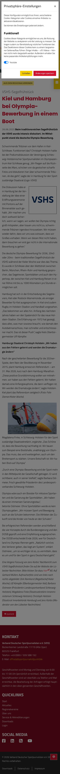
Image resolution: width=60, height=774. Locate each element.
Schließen (26, 73)
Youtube (13, 62)
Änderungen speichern (45, 73)
